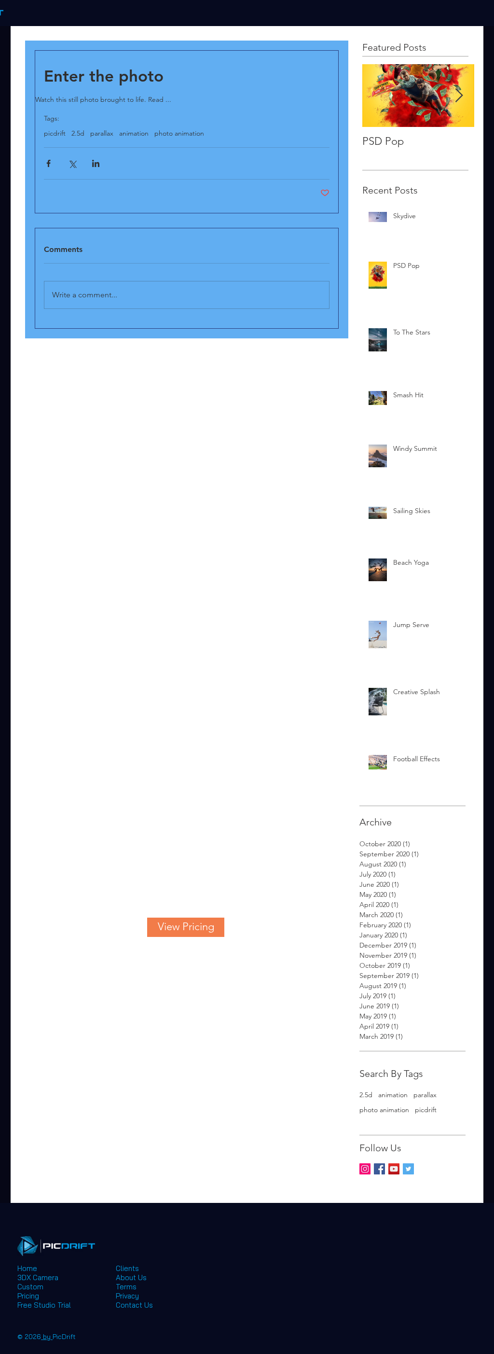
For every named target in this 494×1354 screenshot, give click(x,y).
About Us (131, 1277)
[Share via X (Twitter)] (72, 163)
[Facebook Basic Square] (379, 1168)
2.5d (77, 133)
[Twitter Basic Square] (408, 1168)
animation (134, 133)
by (47, 1336)
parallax (101, 133)
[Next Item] (458, 95)
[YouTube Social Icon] (393, 1168)
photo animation (179, 133)
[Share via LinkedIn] (95, 163)
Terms (126, 1286)
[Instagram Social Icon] (364, 1168)
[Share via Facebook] (48, 163)
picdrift (55, 133)
